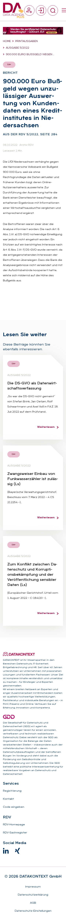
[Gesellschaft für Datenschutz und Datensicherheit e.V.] (9, 717)
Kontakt (8, 799)
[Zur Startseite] (13, 10)
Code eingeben (13, 807)
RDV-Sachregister (15, 832)
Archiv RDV (26, 145)
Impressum (33, 886)
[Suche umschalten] (53, 10)
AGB (33, 903)
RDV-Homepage (14, 824)
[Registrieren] (29, 10)
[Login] (41, 10)
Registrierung (12, 791)
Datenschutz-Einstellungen (33, 911)
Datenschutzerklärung (33, 895)
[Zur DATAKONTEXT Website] (19, 654)
